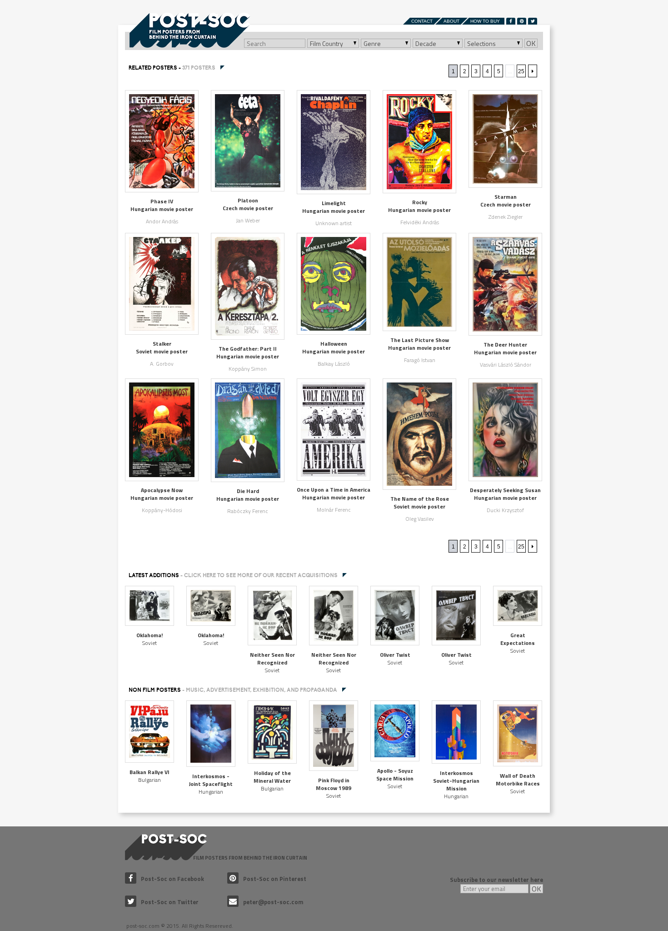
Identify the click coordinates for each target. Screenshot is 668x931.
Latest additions (233, 575)
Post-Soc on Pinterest (274, 878)
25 (521, 71)
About (451, 21)
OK (531, 43)
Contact (422, 21)
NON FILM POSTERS (233, 690)
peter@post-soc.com (273, 901)
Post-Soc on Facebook (172, 878)
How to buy (485, 21)
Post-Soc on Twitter (170, 901)
